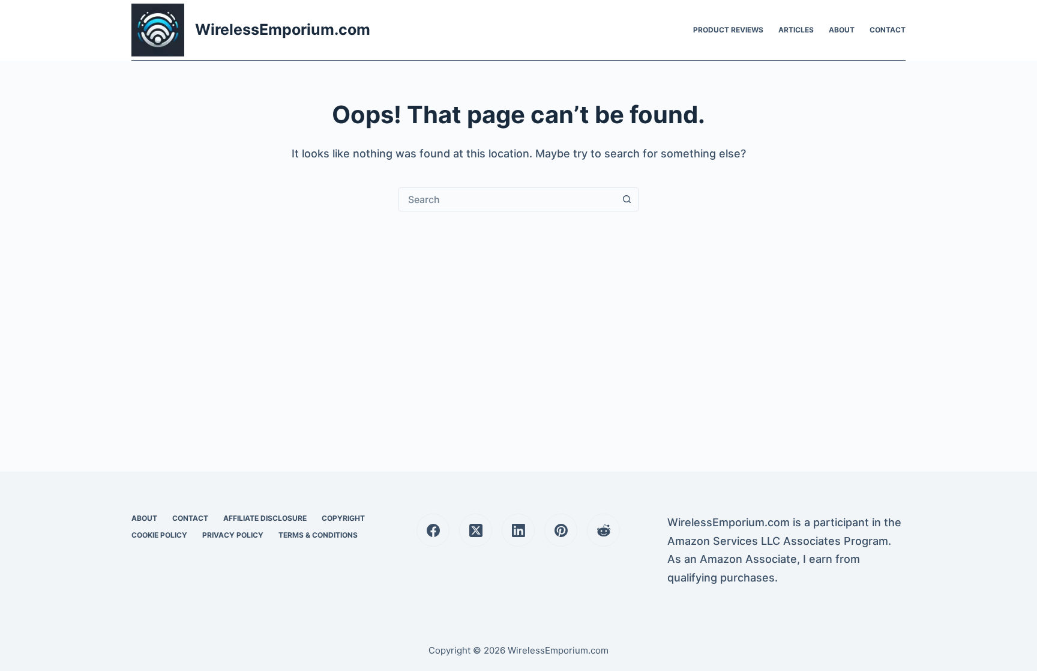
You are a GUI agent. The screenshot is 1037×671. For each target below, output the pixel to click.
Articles (796, 29)
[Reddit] (603, 530)
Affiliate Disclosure (265, 518)
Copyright (343, 518)
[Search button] (626, 199)
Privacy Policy (232, 534)
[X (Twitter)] (475, 530)
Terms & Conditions (318, 534)
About (842, 29)
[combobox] (507, 199)
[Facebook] (432, 530)
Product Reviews (728, 29)
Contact (888, 29)
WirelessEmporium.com (282, 29)
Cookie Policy (159, 534)
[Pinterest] (560, 530)
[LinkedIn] (518, 530)
